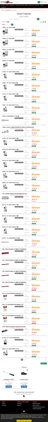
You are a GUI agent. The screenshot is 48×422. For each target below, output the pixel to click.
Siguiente (43, 363)
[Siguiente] (46, 360)
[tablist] (24, 379)
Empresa (3, 5)
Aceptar (18, 420)
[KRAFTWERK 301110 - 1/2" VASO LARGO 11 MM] (5, 209)
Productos (37, 5)
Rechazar (23, 420)
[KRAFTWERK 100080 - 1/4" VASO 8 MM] (5, 65)
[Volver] (2, 360)
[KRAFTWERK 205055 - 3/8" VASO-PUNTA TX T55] (5, 187)
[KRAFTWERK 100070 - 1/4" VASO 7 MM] (5, 54)
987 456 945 (24, 413)
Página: (4, 24)
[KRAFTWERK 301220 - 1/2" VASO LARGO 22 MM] (5, 231)
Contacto (42, 5)
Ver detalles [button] (8, 386)
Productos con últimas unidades (21, 5)
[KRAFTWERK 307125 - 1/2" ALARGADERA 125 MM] (5, 242)
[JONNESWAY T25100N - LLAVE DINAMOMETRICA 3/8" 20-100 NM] (8, 373)
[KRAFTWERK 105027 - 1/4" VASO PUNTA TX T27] (5, 109)
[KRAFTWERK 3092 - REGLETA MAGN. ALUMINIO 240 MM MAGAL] (5, 275)
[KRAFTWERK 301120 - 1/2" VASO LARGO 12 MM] (5, 220)
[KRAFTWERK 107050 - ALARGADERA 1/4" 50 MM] (5, 120)
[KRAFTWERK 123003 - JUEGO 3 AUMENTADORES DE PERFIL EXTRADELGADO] (5, 131)
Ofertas (7, 5)
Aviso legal (35, 401)
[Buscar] (39, 2)
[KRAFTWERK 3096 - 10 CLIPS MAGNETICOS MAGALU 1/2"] (5, 320)
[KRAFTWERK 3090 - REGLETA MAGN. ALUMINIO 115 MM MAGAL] (5, 253)
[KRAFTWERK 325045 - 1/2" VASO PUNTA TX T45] (5, 353)
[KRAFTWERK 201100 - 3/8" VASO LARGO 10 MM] (5, 142)
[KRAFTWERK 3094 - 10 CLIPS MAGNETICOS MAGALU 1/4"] (5, 297)
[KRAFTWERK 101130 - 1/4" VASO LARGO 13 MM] (5, 98)
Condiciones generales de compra (39, 407)
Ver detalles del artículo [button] (19, 29)
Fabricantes (31, 5)
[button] (43, 22)
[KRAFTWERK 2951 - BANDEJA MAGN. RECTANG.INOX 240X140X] (5, 198)
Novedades (12, 5)
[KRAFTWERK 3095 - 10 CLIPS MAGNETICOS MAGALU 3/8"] (5, 309)
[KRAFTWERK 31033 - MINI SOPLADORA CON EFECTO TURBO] (5, 331)
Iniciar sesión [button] (44, 2)
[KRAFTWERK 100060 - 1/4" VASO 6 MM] (5, 43)
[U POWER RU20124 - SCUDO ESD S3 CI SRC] (24, 373)
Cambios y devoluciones (37, 408)
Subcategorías (8, 10)
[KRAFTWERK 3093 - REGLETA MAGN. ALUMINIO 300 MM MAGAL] (5, 286)
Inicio (3, 10)
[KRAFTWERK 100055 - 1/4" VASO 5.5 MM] (5, 32)
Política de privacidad (36, 403)
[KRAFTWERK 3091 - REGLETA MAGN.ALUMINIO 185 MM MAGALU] (5, 264)
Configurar (29, 420)
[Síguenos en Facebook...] (24, 411)
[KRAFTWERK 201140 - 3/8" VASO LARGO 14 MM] (5, 164)
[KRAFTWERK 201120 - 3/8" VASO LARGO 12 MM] (5, 153)
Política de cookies (36, 405)
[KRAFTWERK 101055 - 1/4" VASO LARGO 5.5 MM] (5, 76)
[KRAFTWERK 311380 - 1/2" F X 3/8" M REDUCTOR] (5, 342)
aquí (37, 416)
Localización (3, 7)
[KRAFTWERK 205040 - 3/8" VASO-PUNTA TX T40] (5, 176)
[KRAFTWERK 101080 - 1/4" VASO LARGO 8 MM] (5, 87)
